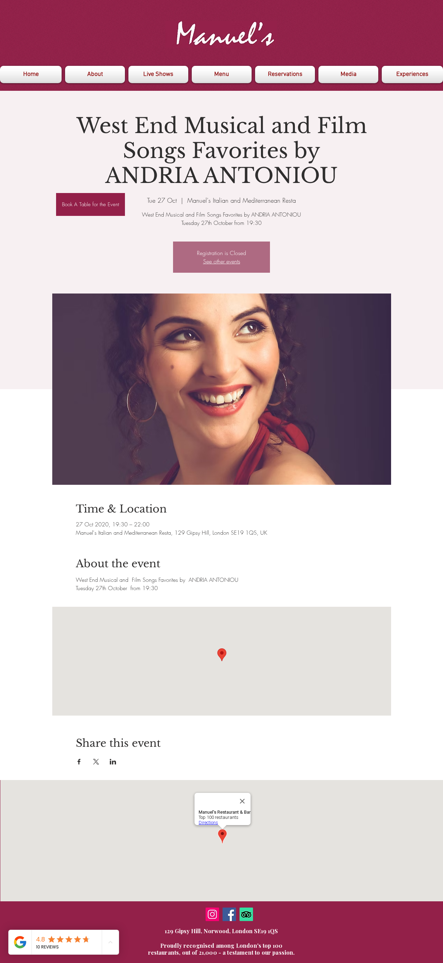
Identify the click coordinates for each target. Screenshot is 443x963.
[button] (348, 74)
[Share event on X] (96, 761)
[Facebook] (229, 914)
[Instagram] (212, 914)
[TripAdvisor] (246, 914)
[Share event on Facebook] (79, 761)
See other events (221, 261)
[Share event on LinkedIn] (113, 761)
